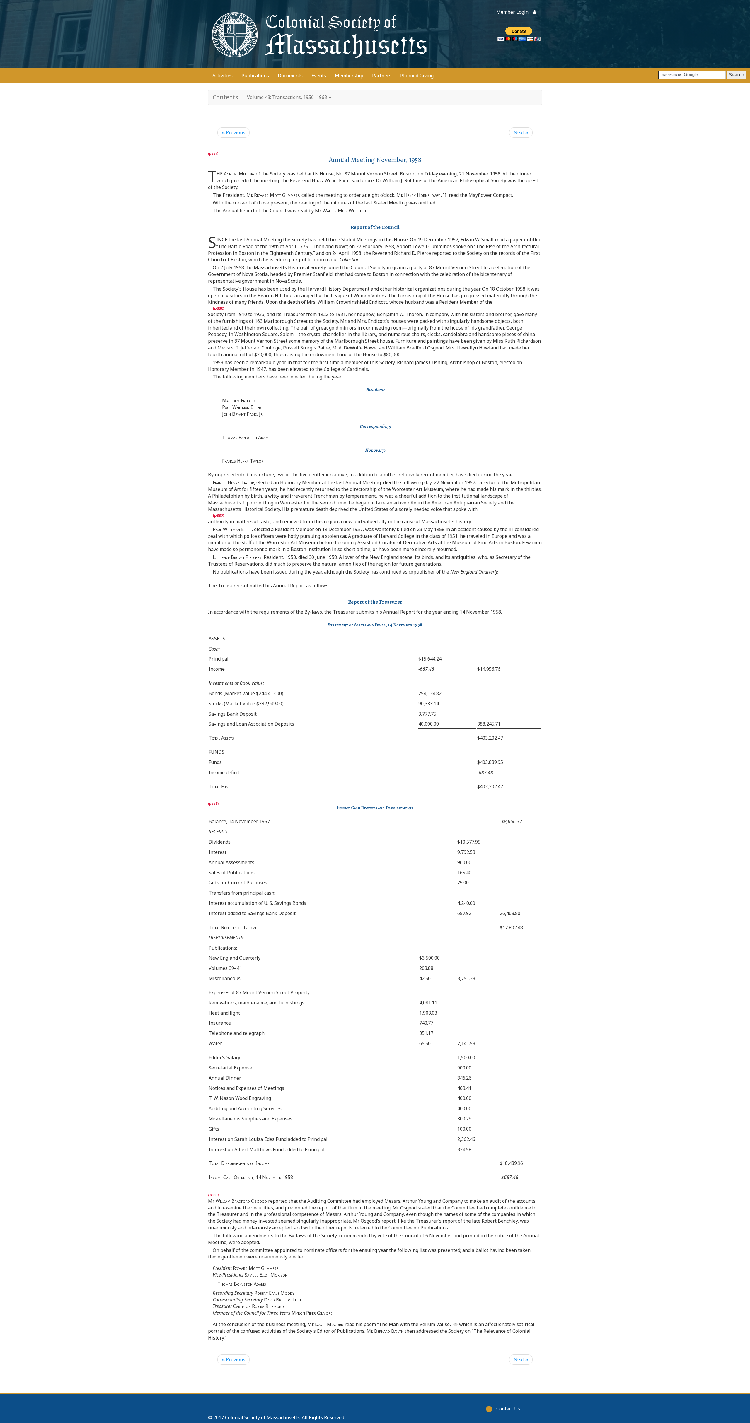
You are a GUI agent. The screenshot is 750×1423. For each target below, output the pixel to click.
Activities (222, 75)
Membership (349, 75)
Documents (290, 75)
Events (318, 75)
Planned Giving (417, 75)
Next (521, 132)
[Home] (318, 34)
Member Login (512, 12)
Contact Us (508, 1408)
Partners (381, 75)
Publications (255, 75)
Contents (225, 97)
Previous (233, 132)
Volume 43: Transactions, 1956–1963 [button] (287, 97)
